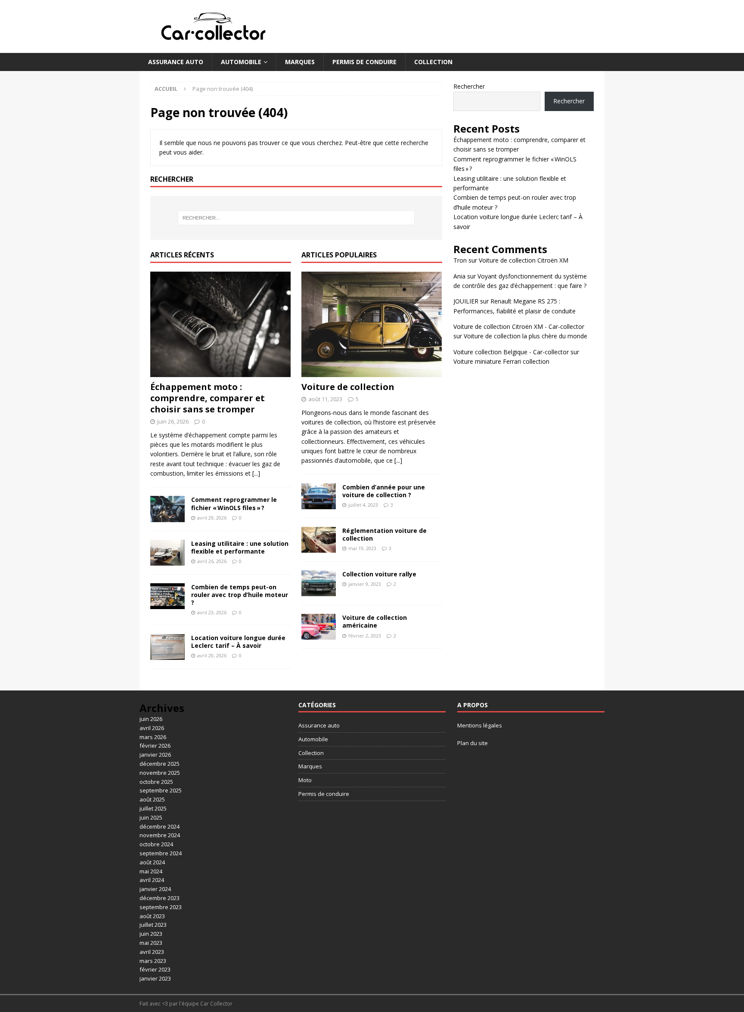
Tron (460, 260)
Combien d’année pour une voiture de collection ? (383, 491)
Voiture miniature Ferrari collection (501, 361)
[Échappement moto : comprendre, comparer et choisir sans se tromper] (220, 324)
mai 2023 (151, 943)
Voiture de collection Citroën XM (523, 260)
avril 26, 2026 (211, 561)
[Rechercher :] (296, 217)
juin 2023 (151, 934)
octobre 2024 (156, 844)
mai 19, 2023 (362, 548)
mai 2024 (151, 871)
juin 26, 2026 (173, 421)
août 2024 (152, 862)
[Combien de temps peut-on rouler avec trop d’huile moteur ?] (167, 596)
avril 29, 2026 (211, 517)
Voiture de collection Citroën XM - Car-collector (518, 326)
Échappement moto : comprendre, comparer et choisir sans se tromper (207, 398)
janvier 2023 (155, 978)
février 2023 (155, 969)
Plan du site (472, 743)
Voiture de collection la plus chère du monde (525, 336)
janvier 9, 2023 (364, 584)
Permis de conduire (364, 62)
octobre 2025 (156, 782)
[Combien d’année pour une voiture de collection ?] (318, 496)
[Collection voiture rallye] (318, 583)
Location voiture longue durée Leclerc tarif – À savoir (238, 642)
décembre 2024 (160, 826)
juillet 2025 (153, 808)
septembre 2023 (161, 907)
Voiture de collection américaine (374, 621)
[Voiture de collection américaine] (318, 627)
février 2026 (155, 745)
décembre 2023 (160, 898)
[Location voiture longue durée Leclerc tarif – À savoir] (167, 647)
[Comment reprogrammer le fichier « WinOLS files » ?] (167, 509)
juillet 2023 (153, 924)
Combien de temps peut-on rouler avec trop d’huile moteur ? (239, 595)
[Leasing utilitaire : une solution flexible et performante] (167, 553)
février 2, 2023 (364, 635)
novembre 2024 (160, 835)
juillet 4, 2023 (363, 504)
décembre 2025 (160, 764)
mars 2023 (153, 961)
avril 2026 (152, 728)
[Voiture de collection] (371, 324)
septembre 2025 (161, 790)
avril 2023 (152, 952)
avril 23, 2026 (211, 612)
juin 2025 (151, 817)
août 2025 (152, 799)
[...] (256, 473)
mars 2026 (153, 737)
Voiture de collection (347, 387)
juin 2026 (151, 719)
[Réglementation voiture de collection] (318, 540)
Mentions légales (479, 725)
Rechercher (469, 86)
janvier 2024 (155, 889)
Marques (300, 62)
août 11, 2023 (325, 399)
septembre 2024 (161, 853)
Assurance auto (175, 62)
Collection (433, 62)
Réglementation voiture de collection (384, 534)
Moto (305, 780)
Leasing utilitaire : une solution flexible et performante (239, 547)
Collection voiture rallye (379, 574)
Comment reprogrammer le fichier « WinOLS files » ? (234, 503)
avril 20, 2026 (211, 655)
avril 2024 (152, 880)
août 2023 (152, 916)
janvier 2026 (155, 754)
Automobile (241, 62)
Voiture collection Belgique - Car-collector (511, 352)
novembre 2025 (160, 773)
